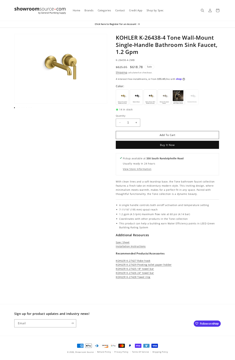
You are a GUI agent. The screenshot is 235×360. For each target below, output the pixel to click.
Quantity (120, 115)
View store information (137, 169)
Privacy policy (121, 352)
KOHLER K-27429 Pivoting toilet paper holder (144, 264)
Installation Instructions (131, 246)
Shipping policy (160, 352)
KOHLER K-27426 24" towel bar (135, 273)
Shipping (121, 72)
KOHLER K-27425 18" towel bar (135, 268)
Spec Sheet (123, 242)
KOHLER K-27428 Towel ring (133, 277)
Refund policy (104, 352)
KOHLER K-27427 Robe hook (133, 260)
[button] (202, 10)
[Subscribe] (72, 323)
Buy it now (167, 145)
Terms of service (140, 352)
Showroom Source (84, 352)
